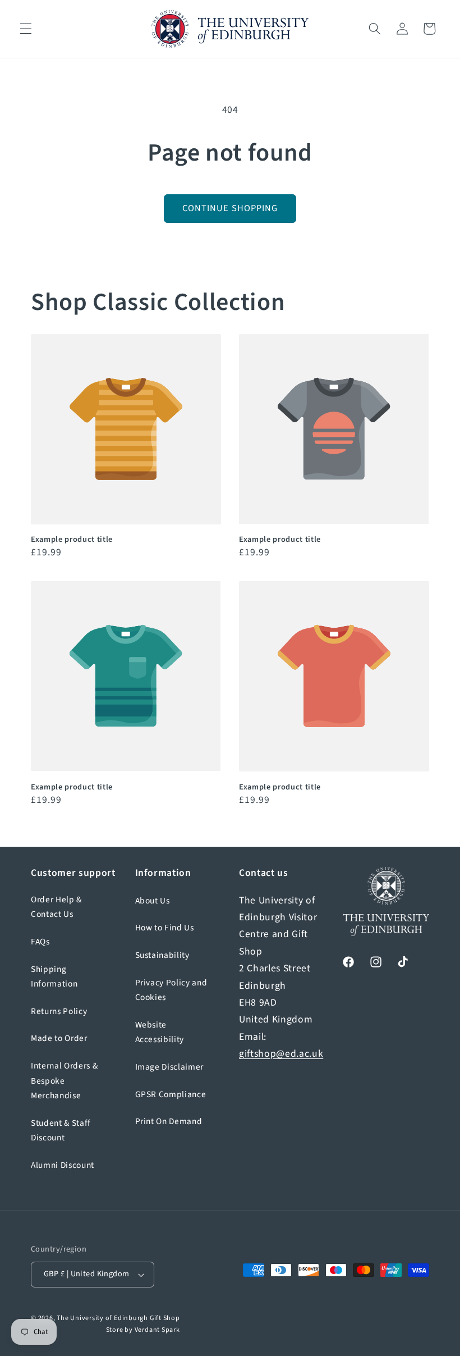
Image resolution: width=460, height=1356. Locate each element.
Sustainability (162, 955)
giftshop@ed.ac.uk (281, 1054)
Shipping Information (54, 976)
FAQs (40, 941)
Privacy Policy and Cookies (171, 990)
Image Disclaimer (169, 1067)
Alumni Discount (62, 1165)
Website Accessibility (160, 1032)
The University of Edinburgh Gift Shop (118, 1318)
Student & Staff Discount (61, 1130)
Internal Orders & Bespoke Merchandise (64, 1081)
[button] (25, 28)
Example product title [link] (72, 540)
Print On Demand (169, 1121)
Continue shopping (230, 208)
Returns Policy (59, 1011)
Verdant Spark (157, 1330)
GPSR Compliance (170, 1094)
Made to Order (59, 1038)
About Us (152, 900)
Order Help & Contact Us (56, 907)
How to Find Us (164, 927)
